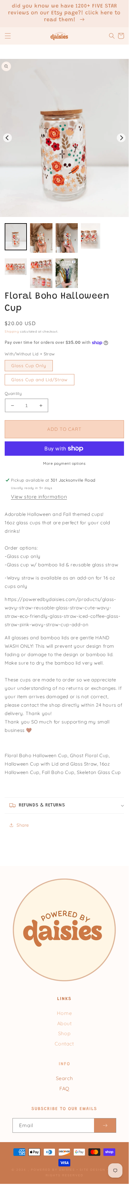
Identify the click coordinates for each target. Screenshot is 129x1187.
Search (64, 1078)
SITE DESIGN (92, 1170)
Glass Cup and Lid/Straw (39, 379)
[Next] (121, 137)
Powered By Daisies (53, 1170)
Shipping (12, 331)
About (64, 1023)
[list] (64, 138)
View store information (39, 496)
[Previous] (7, 137)
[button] (8, 36)
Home (64, 1013)
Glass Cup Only (28, 365)
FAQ (64, 1088)
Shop (64, 1033)
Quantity (13, 393)
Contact (64, 1043)
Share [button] (23, 825)
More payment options (64, 463)
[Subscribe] (105, 1125)
